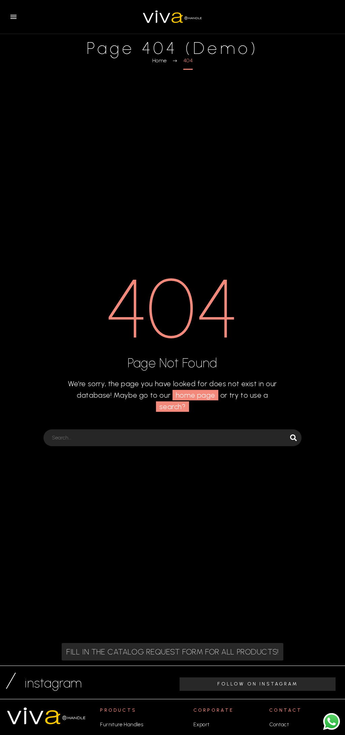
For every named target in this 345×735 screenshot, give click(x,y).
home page (195, 395)
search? (172, 406)
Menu (13, 17)
